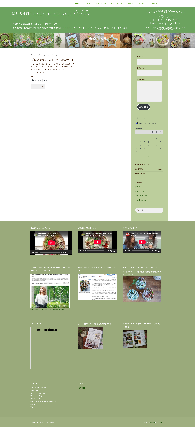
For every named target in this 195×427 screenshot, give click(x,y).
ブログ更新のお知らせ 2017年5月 (52, 59)
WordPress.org (140, 200)
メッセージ (141, 79)
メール (141, 57)
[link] (161, 3)
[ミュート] (66, 252)
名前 (140, 68)
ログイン (138, 187)
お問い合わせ (143, 107)
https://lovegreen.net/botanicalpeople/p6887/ (47, 309)
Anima (152, 422)
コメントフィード (141, 196)
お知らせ (57, 55)
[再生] (33, 252)
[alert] (149, 123)
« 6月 (149, 157)
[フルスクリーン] (69, 252)
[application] (51, 243)
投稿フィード (139, 191)
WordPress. (160, 422)
